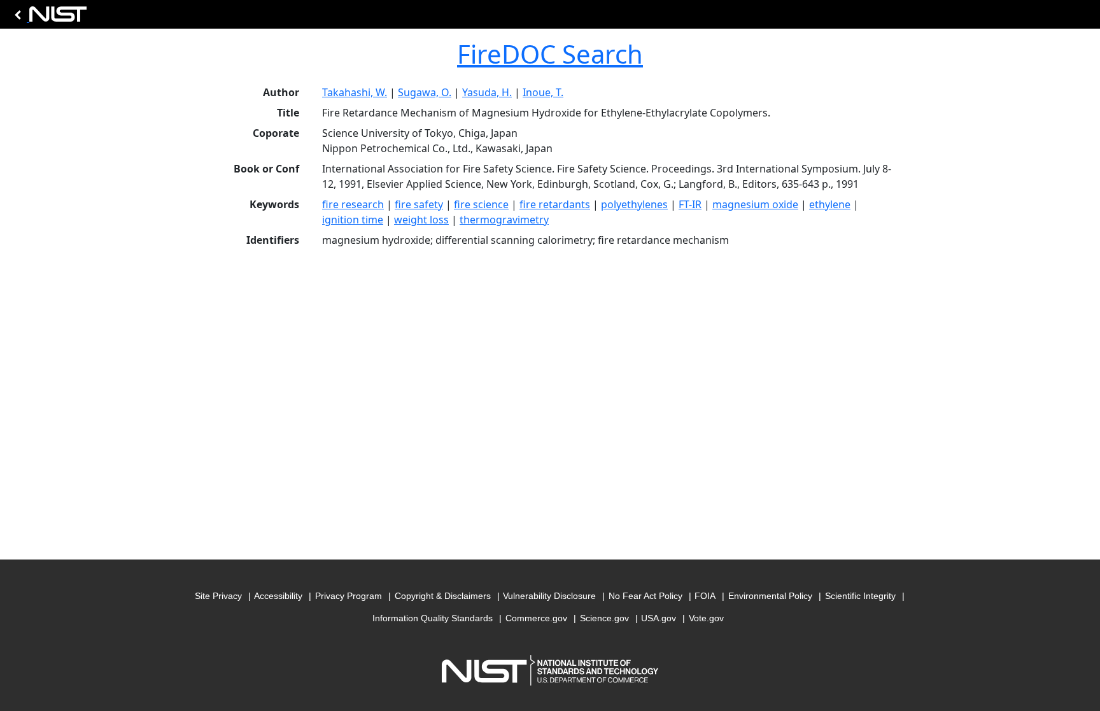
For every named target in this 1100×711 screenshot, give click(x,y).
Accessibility (278, 596)
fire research (353, 204)
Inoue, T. (543, 92)
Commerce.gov (536, 618)
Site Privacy (218, 596)
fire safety (419, 204)
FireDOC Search (550, 53)
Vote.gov (706, 618)
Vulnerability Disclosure (549, 596)
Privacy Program (348, 596)
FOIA (705, 596)
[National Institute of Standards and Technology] (48, 17)
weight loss (421, 220)
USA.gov (658, 618)
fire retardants (554, 204)
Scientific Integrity (860, 596)
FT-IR (690, 204)
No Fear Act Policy (645, 596)
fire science (481, 204)
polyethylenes (634, 204)
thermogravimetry (504, 220)
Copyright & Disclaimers (443, 596)
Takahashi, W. (354, 92)
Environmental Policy (770, 596)
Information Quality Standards (432, 618)
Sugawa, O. (424, 92)
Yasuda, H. (487, 92)
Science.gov (604, 618)
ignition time (352, 220)
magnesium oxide (755, 204)
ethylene (829, 204)
